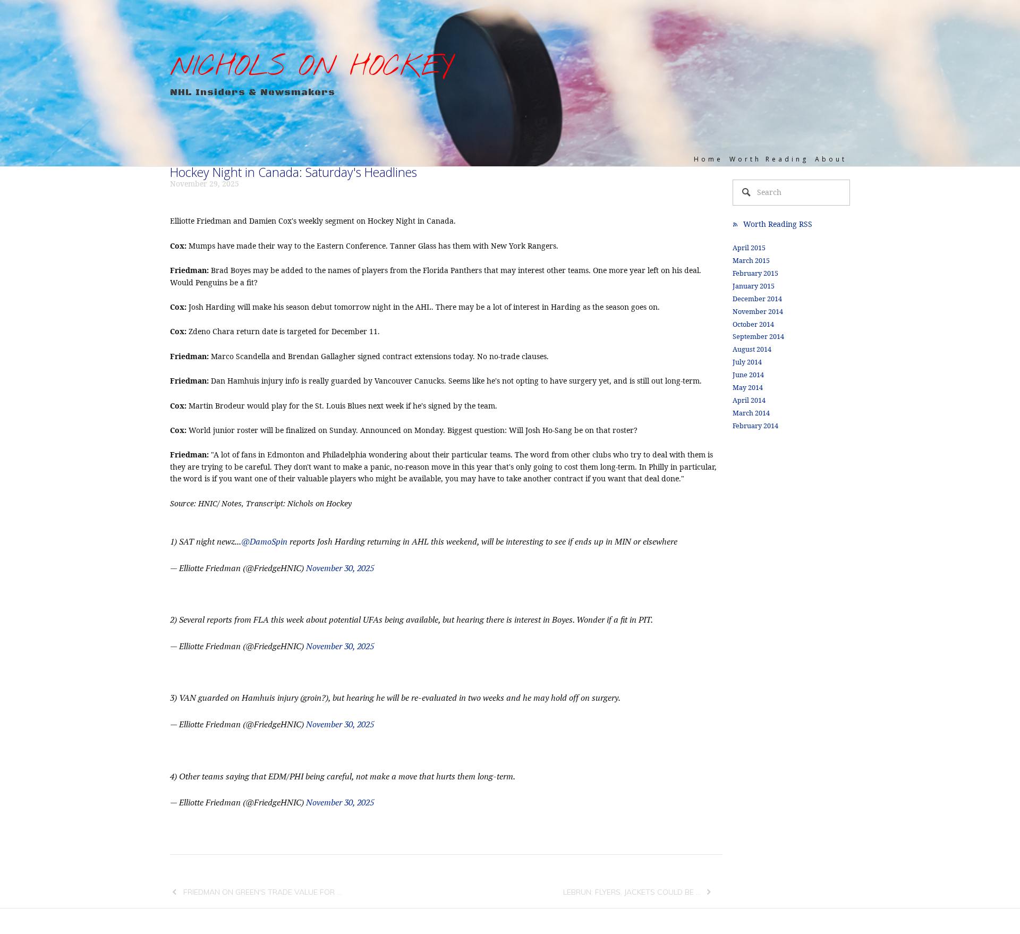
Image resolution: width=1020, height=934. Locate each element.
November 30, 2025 (340, 568)
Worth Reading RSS (777, 224)
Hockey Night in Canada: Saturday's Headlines (293, 172)
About (831, 159)
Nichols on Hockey (311, 67)
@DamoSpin (264, 541)
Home (708, 159)
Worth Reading (769, 159)
